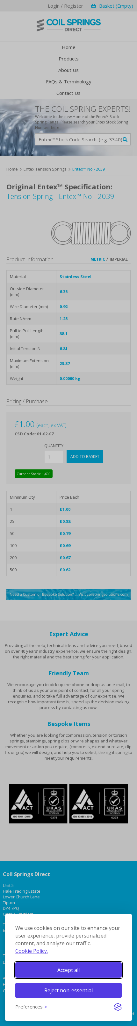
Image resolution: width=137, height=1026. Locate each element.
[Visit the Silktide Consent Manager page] (118, 1007)
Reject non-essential (68, 990)
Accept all (68, 969)
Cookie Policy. (31, 950)
